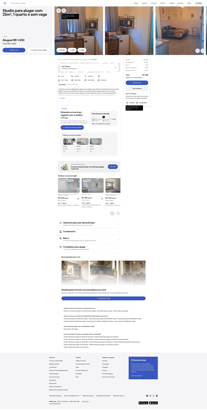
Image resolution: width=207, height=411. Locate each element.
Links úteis (180, 3)
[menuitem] (137, 3)
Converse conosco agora (39, 50)
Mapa (82, 50)
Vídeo (73, 50)
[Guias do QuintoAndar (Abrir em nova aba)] (154, 396)
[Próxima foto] (77, 185)
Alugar (136, 3)
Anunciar (153, 3)
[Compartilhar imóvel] (58, 10)
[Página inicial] (5, 3)
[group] (69, 192)
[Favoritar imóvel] (64, 10)
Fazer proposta (137, 88)
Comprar (144, 3)
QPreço (163, 3)
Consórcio (172, 3)
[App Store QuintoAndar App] (153, 402)
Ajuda (189, 3)
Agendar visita (14, 50)
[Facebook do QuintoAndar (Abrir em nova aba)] (147, 396)
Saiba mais (113, 166)
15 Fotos (62, 50)
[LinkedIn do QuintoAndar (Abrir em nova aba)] (157, 396)
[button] (89, 224)
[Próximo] (203, 51)
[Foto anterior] (61, 185)
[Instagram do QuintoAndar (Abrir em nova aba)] (150, 396)
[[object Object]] (77, 16)
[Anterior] (197, 51)
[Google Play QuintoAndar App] (143, 402)
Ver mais (62, 98)
